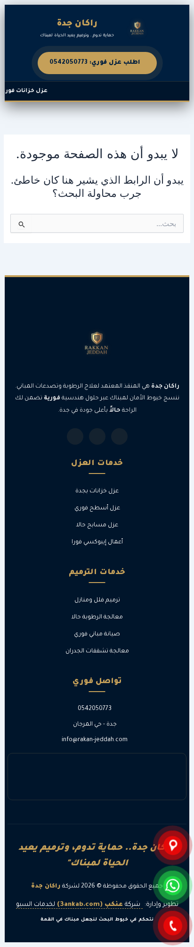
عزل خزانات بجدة (97, 491)
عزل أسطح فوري (97, 508)
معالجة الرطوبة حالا (97, 617)
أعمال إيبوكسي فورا (97, 542)
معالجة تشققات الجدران (97, 651)
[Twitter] (97, 436)
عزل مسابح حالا (97, 525)
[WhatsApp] (119, 436)
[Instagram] (75, 436)
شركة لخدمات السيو (78, 904)
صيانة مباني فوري (97, 634)
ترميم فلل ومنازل (97, 600)
